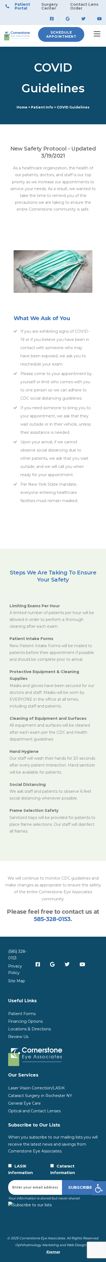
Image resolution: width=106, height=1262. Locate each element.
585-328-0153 (52, 919)
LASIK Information (20, 1169)
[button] (99, 1188)
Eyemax (53, 1252)
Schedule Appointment (61, 34)
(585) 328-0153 (17, 954)
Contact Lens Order (84, 6)
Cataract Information (62, 1169)
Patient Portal (22, 6)
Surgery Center (49, 6)
